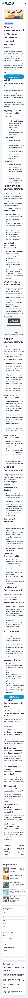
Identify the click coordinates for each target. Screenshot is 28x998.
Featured (5, 935)
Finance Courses (7, 938)
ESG (4, 929)
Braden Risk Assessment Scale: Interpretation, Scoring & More (16, 877)
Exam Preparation (8, 932)
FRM (4, 941)
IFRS (4, 944)
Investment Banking (8, 947)
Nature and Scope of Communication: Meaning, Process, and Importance (17, 884)
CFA (4, 921)
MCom (5, 950)
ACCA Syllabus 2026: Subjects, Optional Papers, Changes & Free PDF (13, 980)
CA (4, 918)
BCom (4, 915)
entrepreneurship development (14, 201)
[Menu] (25, 3)
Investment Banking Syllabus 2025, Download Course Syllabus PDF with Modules (13, 986)
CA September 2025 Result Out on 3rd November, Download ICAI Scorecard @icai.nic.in (13, 969)
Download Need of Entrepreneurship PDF (14, 76)
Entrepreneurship (8, 90)
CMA (4, 924)
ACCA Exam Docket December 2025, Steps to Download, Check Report (13, 974)
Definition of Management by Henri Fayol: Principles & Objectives (17, 869)
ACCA (4, 912)
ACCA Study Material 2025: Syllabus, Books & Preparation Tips (13, 991)
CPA (4, 927)
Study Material (9, 23)
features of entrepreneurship (13, 594)
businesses (6, 106)
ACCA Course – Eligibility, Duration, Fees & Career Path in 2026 (17, 891)
